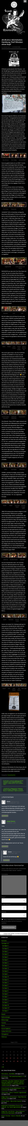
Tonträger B (5, 948)
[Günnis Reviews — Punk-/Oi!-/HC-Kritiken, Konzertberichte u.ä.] (14, 5)
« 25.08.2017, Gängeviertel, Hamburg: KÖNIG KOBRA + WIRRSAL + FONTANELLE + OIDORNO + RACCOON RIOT (13, 790)
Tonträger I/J (5, 968)
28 (17, 1061)
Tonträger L (5, 974)
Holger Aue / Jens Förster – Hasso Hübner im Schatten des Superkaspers (12, 1112)
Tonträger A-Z (5, 943)
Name (4, 897)
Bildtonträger (5, 1020)
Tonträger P (5, 985)
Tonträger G (5, 962)
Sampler (3, 1014)
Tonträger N (5, 979)
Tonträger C (5, 951)
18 (6, 1058)
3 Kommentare (16, 47)
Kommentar (5, 874)
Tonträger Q (5, 988)
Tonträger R (5, 991)
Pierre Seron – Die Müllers (8, 1073)
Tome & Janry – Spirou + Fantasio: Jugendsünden (13, 1092)
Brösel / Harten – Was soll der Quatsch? (11, 1101)
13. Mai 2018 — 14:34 (12, 853)
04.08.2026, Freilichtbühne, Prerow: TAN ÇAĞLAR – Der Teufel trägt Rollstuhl (12, 1106)
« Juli (2, 1067)
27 (14, 1061)
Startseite (4, 940)
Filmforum (4, 1037)
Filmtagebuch (4, 1034)
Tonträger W (5, 1005)
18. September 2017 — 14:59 (13, 803)
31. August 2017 (6, 47)
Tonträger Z (5, 1010)
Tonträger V (5, 1002)
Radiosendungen (5, 1017)
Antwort (5, 815)
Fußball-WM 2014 (6, 1031)
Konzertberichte (11, 775)
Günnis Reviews (9, 1123)
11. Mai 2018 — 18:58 (11, 822)
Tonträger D (5, 954)
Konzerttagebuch (5, 1028)
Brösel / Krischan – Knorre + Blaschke (11, 1115)
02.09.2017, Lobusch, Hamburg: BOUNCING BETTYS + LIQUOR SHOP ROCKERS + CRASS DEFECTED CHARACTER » (13, 782)
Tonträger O (5, 982)
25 (6, 1061)
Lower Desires (11, 821)
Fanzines (3, 1022)
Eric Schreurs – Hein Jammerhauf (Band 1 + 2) (12, 1076)
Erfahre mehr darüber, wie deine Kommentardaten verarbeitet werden (14, 934)
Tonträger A (5, 945)
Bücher (3, 1025)
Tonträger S (5, 993)
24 (3, 1061)
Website (4, 911)
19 (10, 1058)
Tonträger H (5, 965)
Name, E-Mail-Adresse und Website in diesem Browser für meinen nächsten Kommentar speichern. (14, 921)
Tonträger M (5, 976)
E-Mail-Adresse (6, 904)
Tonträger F (5, 959)
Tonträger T (5, 996)
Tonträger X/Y (5, 1008)
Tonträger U (5, 999)
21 (17, 1058)
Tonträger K (5, 971)
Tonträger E (5, 957)
